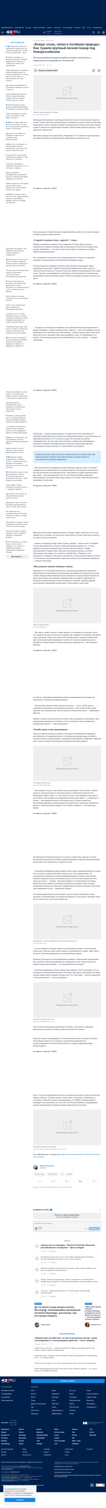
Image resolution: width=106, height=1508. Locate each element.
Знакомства (19, 27)
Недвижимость (7, 27)
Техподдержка (6, 1394)
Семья (71, 1414)
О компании (5, 1397)
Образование (57, 1414)
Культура (55, 1397)
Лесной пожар (39, 1174)
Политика (73, 1397)
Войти (40, 1229)
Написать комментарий (48, 70)
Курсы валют (68, 27)
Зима (54, 1390)
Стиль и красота (93, 1394)
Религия (72, 1410)
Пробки (77, 27)
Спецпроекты (92, 1407)
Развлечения (74, 1407)
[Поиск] (93, 32)
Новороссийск (52, 1174)
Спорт (89, 1390)
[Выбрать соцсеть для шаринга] (99, 70)
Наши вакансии (7, 1400)
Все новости (17, 42)
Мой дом (55, 1404)
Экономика (91, 1404)
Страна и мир (91, 1397)
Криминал (55, 1394)
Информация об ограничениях (63, 1466)
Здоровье (34, 1414)
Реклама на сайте (7, 1390)
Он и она (72, 1390)
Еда (32, 1407)
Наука (54, 1407)
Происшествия (74, 1400)
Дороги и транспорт (38, 1404)
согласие (11, 1495)
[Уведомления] (98, 32)
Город (33, 1400)
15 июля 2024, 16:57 (39, 65)
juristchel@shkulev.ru (7, 1469)
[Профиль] (103, 32)
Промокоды (97, 27)
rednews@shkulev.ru (25, 1466)
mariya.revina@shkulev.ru (8, 1480)
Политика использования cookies (64, 1469)
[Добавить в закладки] (94, 70)
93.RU (76, 135)
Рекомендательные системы (62, 1472)
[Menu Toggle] (2, 32)
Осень (71, 1394)
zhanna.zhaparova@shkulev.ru (10, 1478)
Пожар (69, 1174)
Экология (90, 1400)
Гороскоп (57, 27)
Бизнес (33, 1394)
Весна (33, 1397)
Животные (35, 1410)
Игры (89, 27)
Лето (53, 1400)
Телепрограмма (39, 27)
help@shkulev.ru (14, 1472)
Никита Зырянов (47, 1166)
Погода (28, 27)
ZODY (83, 27)
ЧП (62, 1174)
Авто (33, 1390)
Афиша (49, 27)
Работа (71, 1404)
